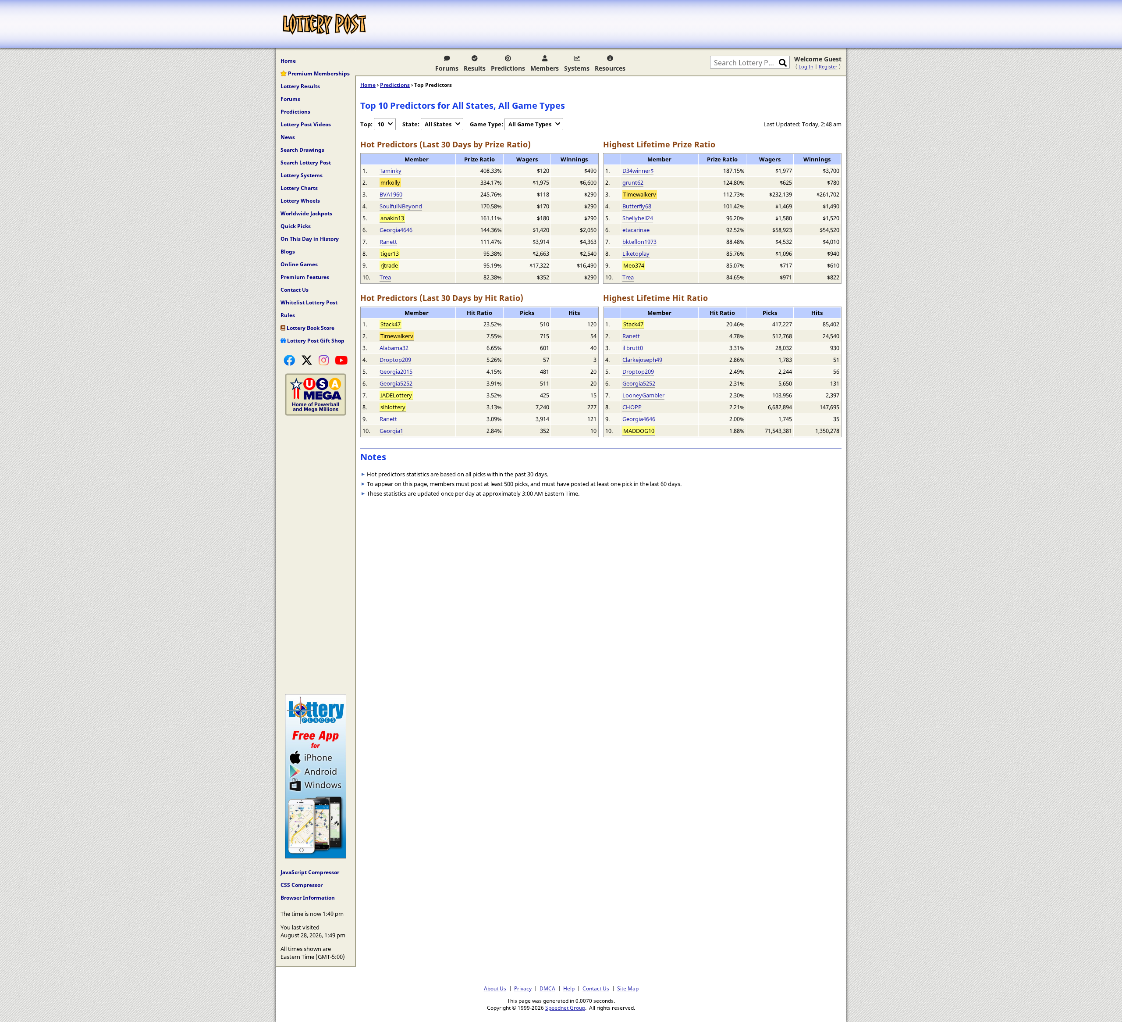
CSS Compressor (301, 885)
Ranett (388, 242)
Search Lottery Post (305, 162)
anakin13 (392, 218)
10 (381, 124)
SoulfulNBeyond (401, 206)
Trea (385, 277)
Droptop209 (395, 360)
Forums (446, 68)
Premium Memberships (318, 73)
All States (438, 124)
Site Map (628, 988)
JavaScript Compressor (309, 872)
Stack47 (390, 324)
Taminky (390, 171)
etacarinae (636, 230)
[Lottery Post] (324, 24)
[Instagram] (324, 360)
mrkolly (390, 182)
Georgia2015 (396, 371)
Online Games (299, 264)
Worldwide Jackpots (306, 213)
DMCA (547, 988)
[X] (307, 360)
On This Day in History (309, 239)
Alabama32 (394, 348)
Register (828, 66)
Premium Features (304, 277)
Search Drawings (302, 150)
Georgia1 (391, 431)
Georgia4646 (396, 230)
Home (288, 60)
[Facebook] (289, 360)
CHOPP (632, 407)
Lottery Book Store (309, 328)
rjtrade (389, 265)
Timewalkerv (639, 194)
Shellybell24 (637, 218)
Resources (610, 68)
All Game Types (529, 124)
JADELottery (396, 395)
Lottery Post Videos (305, 124)
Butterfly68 (636, 206)
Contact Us (294, 289)
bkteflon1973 (639, 242)
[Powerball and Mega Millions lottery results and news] (315, 414)
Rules (287, 315)
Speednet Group (565, 1007)
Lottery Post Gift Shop (315, 340)
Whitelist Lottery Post (308, 302)
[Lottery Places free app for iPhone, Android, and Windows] (315, 856)
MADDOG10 (638, 431)
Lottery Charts (299, 188)
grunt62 (632, 182)
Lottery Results (300, 86)
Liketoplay (636, 253)
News (287, 137)
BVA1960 (391, 194)
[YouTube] (341, 360)
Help (569, 988)
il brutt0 (632, 348)
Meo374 (633, 265)
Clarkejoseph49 (642, 360)
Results (475, 68)
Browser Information (307, 897)
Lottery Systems (301, 175)
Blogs (287, 251)
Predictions (508, 68)
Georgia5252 (396, 383)
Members (544, 68)
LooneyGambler (643, 395)
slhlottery (392, 407)
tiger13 (389, 253)
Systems (576, 68)
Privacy (523, 988)
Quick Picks (295, 226)
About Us (495, 988)
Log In (806, 66)
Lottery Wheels (300, 200)
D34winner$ (637, 171)
